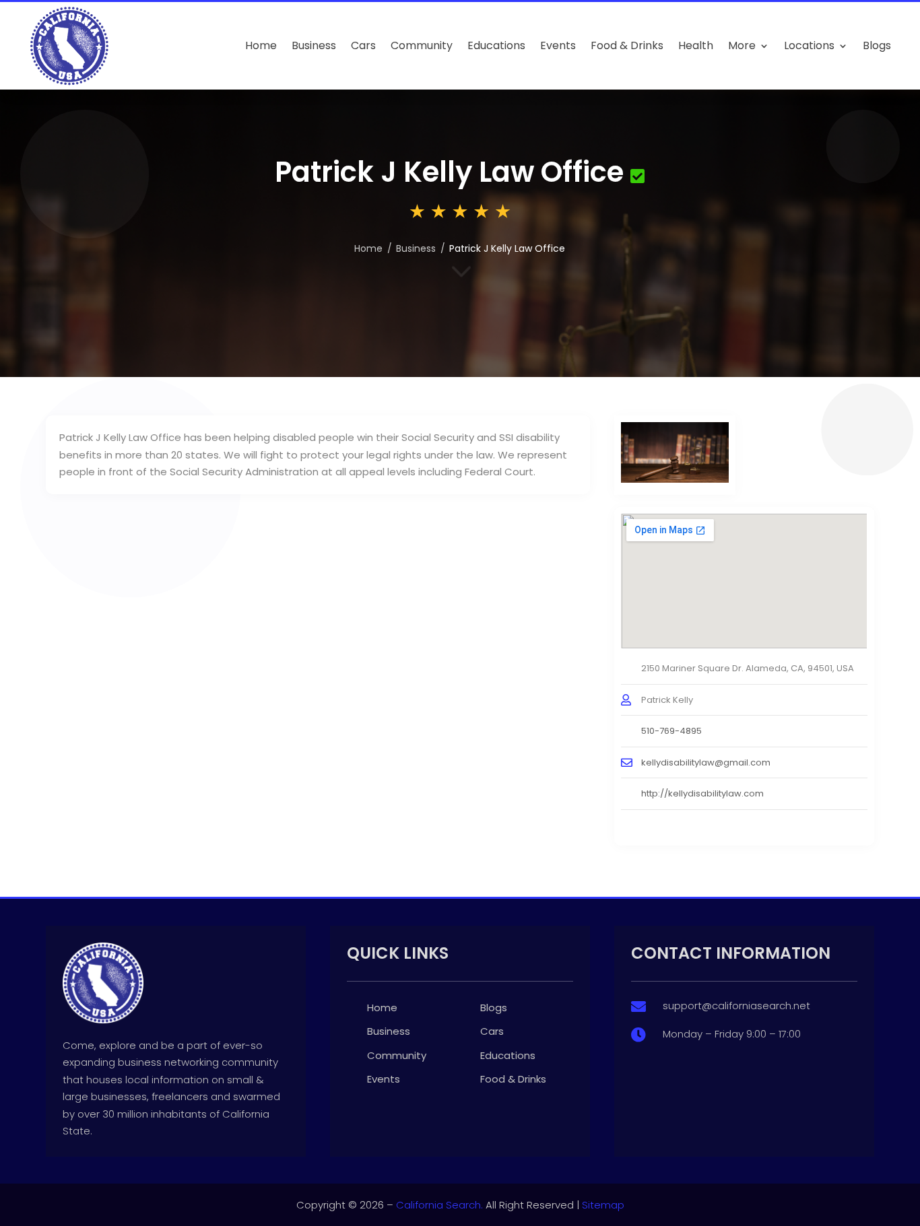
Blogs (877, 45)
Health (695, 45)
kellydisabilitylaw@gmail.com (705, 762)
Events (558, 45)
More (742, 45)
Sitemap (603, 1205)
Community (422, 45)
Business (314, 45)
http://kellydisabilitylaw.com (702, 793)
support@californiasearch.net (736, 1005)
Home (261, 45)
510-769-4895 (671, 730)
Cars (363, 45)
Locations (809, 45)
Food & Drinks (627, 45)
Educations (496, 45)
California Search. (439, 1205)
